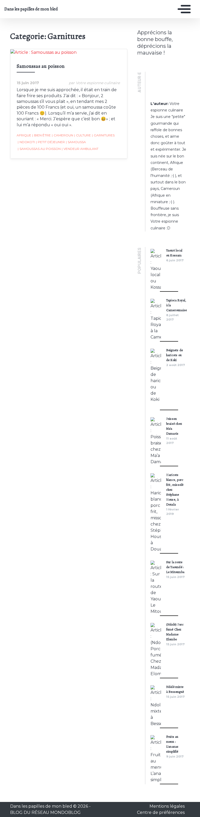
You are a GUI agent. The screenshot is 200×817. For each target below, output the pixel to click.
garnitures (103, 135)
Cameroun (62, 135)
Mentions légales (167, 806)
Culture (82, 135)
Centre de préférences (161, 812)
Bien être (41, 135)
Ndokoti (26, 142)
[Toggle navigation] (183, 9)
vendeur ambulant (80, 149)
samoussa (76, 142)
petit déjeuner (50, 142)
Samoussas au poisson (41, 66)
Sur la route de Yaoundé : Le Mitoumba (175, 567)
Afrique (24, 135)
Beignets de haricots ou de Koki (174, 355)
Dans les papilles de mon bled (31, 9)
